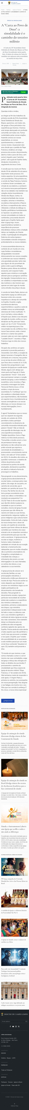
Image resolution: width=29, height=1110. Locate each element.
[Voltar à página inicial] (14, 2)
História (3, 1058)
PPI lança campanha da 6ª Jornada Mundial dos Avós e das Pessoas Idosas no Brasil (14, 881)
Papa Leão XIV (16, 1085)
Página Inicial (8, 701)
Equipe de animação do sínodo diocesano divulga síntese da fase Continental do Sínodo (13, 736)
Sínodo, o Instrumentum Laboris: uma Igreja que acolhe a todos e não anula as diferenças (13, 829)
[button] (14, 1104)
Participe (23, 92)
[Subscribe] (26, 1021)
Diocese (3, 1053)
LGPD (13, 1058)
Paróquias (4, 1065)
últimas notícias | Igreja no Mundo (11, 854)
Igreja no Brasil (18, 1082)
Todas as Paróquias (6, 1070)
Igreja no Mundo (5, 1085)
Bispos (9, 1058)
